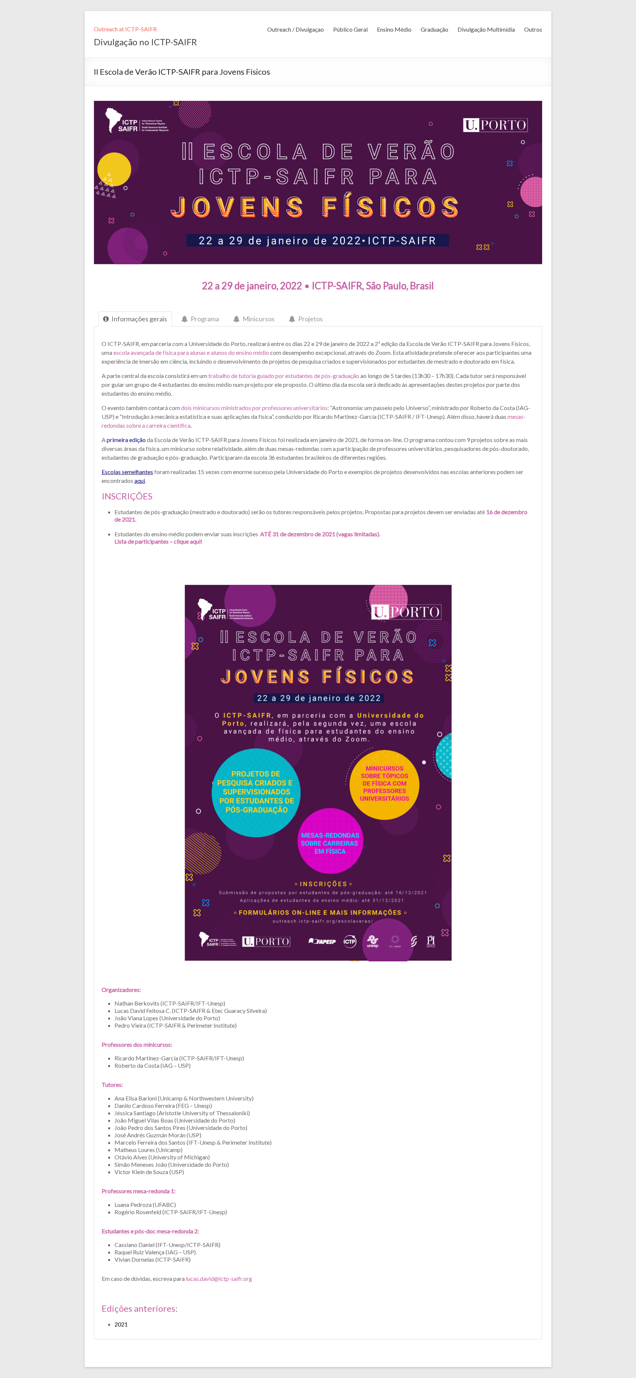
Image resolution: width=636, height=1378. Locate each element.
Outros (533, 29)
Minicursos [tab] (259, 319)
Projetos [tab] (310, 319)
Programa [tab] (205, 319)
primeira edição (126, 439)
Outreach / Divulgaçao (295, 29)
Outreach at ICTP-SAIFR (125, 28)
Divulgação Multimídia (486, 29)
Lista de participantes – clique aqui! (158, 541)
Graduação (434, 29)
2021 (121, 1324)
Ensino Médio (394, 29)
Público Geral (350, 29)
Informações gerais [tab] (139, 319)
